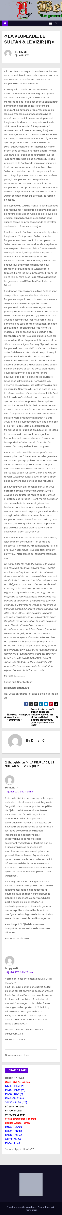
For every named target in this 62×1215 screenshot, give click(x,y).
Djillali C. (22, 52)
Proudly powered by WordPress (22, 1207)
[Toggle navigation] (50, 23)
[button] (56, 23)
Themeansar (31, 1210)
